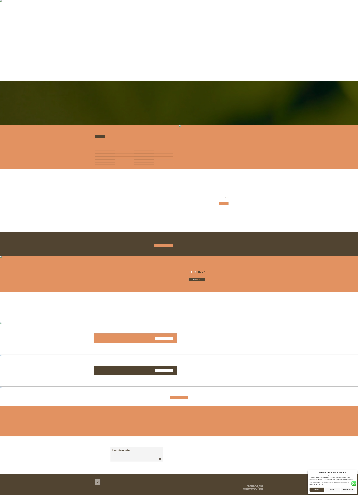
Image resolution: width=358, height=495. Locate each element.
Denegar (332, 489)
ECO (196, 279)
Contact (254, 8)
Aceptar (316, 489)
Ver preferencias (348, 489)
